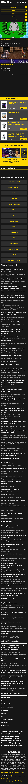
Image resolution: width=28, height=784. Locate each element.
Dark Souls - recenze (8, 510)
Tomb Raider (14, 232)
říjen (13, 16)
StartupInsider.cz (16, 745)
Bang (3, 701)
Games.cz (12, 734)
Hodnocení (13, 20)
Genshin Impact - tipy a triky (10, 322)
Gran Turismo (14, 255)
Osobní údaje (19, 772)
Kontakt (7, 774)
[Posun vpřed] (24, 152)
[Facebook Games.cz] (7, 781)
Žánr (13, 10)
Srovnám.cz (5, 745)
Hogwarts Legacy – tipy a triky (11, 355)
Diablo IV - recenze (7, 495)
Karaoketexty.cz (6, 738)
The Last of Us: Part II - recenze (11, 465)
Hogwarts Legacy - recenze (10, 479)
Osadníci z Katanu (7, 704)
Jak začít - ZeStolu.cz (10, 641)
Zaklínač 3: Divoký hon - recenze (12, 463)
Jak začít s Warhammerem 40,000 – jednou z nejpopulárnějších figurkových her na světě (13, 647)
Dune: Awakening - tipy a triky (11, 358)
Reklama (3, 772)
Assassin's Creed (14, 182)
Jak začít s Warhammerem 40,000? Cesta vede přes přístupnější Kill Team (13, 677)
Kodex (3, 774)
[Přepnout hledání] (18, 2)
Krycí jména (5, 722)
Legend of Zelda (14, 260)
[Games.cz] (6, 2)
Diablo (14, 227)
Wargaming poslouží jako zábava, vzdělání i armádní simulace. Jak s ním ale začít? (12, 683)
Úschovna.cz (17, 738)
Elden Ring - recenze (8, 486)
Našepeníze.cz (21, 743)
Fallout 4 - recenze (7, 503)
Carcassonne (5, 697)
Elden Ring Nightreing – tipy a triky (13, 348)
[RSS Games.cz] (21, 781)
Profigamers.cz (21, 734)
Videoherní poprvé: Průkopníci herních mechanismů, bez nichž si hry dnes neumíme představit (14, 370)
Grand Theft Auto (14, 187)
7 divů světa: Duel (7, 707)
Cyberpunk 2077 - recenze (10, 489)
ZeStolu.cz (5, 736)
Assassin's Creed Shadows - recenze (13, 468)
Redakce (8, 772)
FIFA (14, 238)
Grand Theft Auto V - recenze (11, 497)
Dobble (3, 713)
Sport (16, 731)
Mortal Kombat (14, 249)
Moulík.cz (11, 740)
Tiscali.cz (4, 731)
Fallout (14, 210)
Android (13, 7)
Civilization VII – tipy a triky (10, 305)
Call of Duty (14, 221)
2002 (13, 13)
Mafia (14, 193)
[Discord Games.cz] (15, 781)
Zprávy (10, 731)
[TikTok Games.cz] (18, 781)
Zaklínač (14, 198)
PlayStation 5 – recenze (9, 603)
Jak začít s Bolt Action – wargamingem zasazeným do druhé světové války (13, 665)
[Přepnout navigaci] (20, 2)
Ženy (20, 731)
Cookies (14, 772)
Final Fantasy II (7, 64)
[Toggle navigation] (25, 2)
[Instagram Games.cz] (12, 781)
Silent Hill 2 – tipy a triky (9, 361)
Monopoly (4, 710)
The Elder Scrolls (14, 204)
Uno (2, 716)
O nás (11, 774)
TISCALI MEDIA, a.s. (18, 777)
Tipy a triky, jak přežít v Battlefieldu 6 (13, 279)
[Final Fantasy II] (14, 55)
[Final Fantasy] (14, 30)
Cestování (4, 734)
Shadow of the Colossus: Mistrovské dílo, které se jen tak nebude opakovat (13, 416)
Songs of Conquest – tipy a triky (12, 336)
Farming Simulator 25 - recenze (11, 476)
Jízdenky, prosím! (7, 719)
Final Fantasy (6, 39)
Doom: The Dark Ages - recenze (12, 518)
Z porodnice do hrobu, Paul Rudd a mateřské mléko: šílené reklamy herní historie (14, 437)
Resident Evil (14, 243)
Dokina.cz (4, 743)
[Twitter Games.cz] (9, 781)
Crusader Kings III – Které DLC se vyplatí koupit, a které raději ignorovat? (12, 331)
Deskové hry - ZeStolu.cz (12, 693)
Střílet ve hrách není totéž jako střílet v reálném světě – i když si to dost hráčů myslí (13, 444)
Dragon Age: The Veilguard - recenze (13, 500)
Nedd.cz (4, 740)
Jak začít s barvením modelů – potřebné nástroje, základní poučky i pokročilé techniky (13, 654)
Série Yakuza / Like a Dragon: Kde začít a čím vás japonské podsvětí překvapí (12, 410)
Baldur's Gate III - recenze (10, 492)
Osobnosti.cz (14, 736)
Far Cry (14, 215)
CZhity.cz (12, 743)
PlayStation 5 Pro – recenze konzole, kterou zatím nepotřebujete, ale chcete (13, 607)
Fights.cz (18, 740)
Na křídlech (5, 726)
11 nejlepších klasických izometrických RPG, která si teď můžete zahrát (11, 565)
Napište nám (11, 775)
